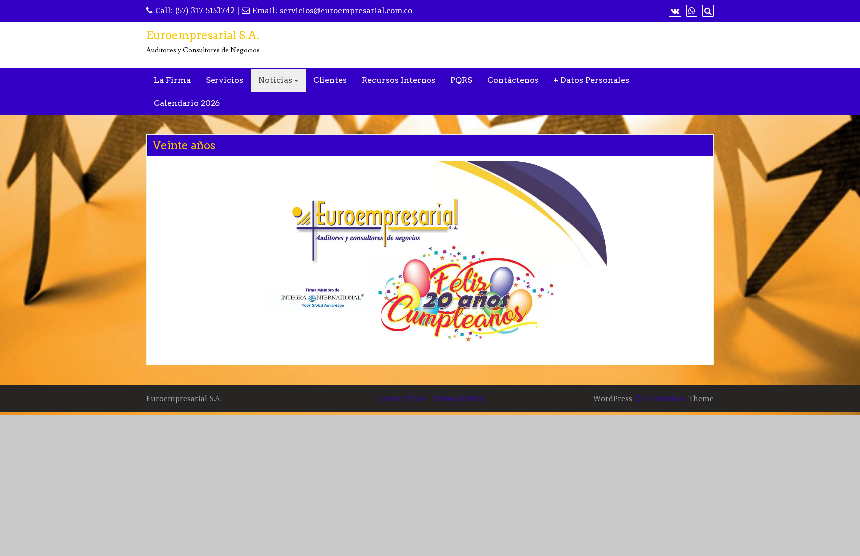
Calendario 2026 (187, 103)
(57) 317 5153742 (205, 10)
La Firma (172, 80)
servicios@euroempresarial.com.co (346, 10)
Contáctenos (512, 80)
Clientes (330, 80)
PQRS (461, 80)
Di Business (663, 398)
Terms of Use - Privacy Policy (430, 398)
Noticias (275, 80)
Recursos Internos (398, 80)
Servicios (224, 80)
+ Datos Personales (591, 80)
